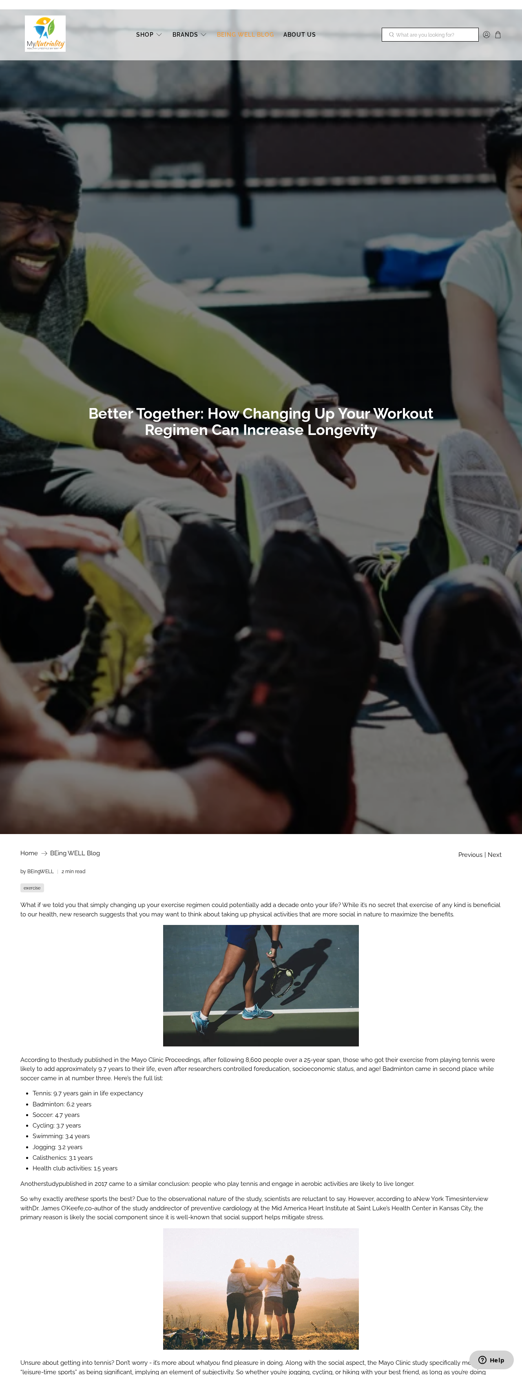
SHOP (145, 34)
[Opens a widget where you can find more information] (491, 1361)
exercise (32, 888)
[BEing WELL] (45, 34)
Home (29, 853)
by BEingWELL (37, 871)
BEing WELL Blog (75, 853)
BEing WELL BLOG (245, 34)
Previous (470, 855)
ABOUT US (299, 34)
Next (495, 855)
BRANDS (185, 34)
